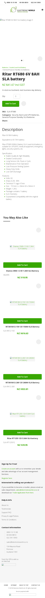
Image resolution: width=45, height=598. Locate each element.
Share (4, 121)
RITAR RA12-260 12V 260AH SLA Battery (22, 382)
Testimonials (6, 509)
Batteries (5, 67)
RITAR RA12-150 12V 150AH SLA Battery (22, 327)
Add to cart (10, 103)
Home (6, 585)
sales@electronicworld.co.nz (26, 490)
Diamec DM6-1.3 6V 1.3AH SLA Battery (22, 271)
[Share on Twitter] (12, 120)
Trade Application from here (22, 492)
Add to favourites (38, 230)
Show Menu (3, 10)
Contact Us (35, 585)
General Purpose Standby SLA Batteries (16, 70)
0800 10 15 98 (12, 2)
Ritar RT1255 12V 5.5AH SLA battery (22, 438)
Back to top (23, 585)
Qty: (3, 96)
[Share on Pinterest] (18, 120)
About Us (5, 505)
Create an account (8, 469)
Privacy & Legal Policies (10, 516)
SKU (4, 112)
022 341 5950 (36, 2)
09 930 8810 (23, 2)
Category (6, 115)
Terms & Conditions (9, 520)
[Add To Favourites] (23, 103)
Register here (7, 478)
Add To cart (22, 265)
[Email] (15, 120)
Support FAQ (6, 512)
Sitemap (14, 585)
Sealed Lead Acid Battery (18, 67)
